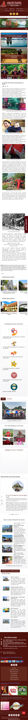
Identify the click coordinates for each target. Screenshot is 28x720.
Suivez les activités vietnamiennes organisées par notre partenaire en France (13, 698)
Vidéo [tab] (3, 398)
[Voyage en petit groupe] (14, 39)
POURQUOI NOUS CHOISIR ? (14, 324)
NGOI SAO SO (17, 719)
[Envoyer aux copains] (3, 86)
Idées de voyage (14, 671)
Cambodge (11, 8)
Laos (6, 8)
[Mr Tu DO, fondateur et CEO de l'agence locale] (14, 486)
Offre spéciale (20, 10)
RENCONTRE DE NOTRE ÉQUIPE (10, 477)
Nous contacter (14, 679)
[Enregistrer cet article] (7, 86)
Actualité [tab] (9, 398)
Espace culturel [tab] (6, 573)
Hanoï (14, 255)
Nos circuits (14, 675)
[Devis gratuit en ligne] (14, 71)
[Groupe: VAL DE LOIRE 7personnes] (7, 526)
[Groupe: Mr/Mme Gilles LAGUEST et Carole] (7, 558)
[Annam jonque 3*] (6, 621)
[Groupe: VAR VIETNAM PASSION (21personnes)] (7, 536)
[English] (10, 13)
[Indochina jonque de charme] (6, 588)
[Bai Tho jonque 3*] (6, 609)
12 (21, 565)
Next (26, 286)
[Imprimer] (5, 86)
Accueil (14, 668)
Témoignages (19, 8)
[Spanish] (17, 13)
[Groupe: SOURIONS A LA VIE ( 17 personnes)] (7, 546)
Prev (2, 286)
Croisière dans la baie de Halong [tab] (10, 570)
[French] (14, 13)
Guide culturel (14, 677)
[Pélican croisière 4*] (6, 578)
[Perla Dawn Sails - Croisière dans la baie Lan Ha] (6, 598)
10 (18, 565)
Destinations (14, 673)
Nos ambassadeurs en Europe (14, 425)
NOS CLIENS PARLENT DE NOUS (14, 520)
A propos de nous (14, 669)
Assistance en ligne (9, 10)
